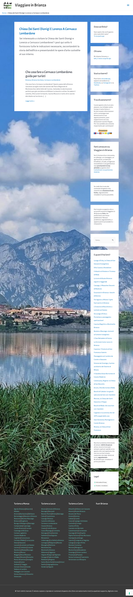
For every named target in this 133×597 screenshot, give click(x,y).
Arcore (16, 514)
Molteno (52, 545)
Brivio (54, 514)
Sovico (22, 562)
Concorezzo (25, 538)
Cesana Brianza (46, 526)
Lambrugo (79, 538)
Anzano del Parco (75, 514)
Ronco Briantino (20, 559)
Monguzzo (79, 547)
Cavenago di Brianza (21, 531)
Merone (71, 547)
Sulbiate (17, 564)
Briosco (16, 521)
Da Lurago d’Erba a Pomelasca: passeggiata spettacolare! (102, 317)
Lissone (30, 547)
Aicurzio (29, 509)
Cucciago (72, 533)
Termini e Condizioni (102, 485)
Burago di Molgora (20, 523)
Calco (43, 516)
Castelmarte (73, 531)
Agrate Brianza (19, 509)
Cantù (77, 518)
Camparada (18, 526)
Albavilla (72, 509)
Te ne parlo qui (99, 36)
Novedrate (82, 550)
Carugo (78, 523)
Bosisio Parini (46, 514)
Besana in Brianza (30, 516)
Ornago (16, 557)
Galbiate (44, 535)
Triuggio (24, 564)
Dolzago (44, 533)
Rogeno (52, 559)
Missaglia (44, 545)
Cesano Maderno (20, 535)
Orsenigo (72, 552)
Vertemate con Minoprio (77, 559)
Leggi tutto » (30, 101)
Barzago (44, 511)
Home (4, 13)
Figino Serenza (74, 535)
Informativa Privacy (101, 482)
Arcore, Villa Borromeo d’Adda (104, 388)
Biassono (17, 518)
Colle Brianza (51, 528)
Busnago (31, 523)
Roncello (30, 557)
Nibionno (44, 552)
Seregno (30, 559)
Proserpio (72, 555)
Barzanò (51, 511)
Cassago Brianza (47, 518)
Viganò (50, 567)
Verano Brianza (19, 574)
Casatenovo (50, 516)
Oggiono (52, 552)
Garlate (55, 533)
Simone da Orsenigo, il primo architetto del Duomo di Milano (104, 366)
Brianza (28, 80)
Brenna (76, 516)
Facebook (97, 83)
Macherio (17, 550)
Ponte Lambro (81, 552)
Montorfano (73, 550)
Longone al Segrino (82, 540)
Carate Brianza (19, 528)
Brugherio (24, 521)
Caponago (27, 526)
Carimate (72, 523)
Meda (23, 550)
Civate (43, 528)
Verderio (44, 567)
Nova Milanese (25, 555)
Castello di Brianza (48, 521)
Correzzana (30, 540)
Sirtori (62, 562)
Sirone (56, 562)
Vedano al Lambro (20, 569)
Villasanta (29, 574)
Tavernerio (85, 557)
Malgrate (52, 543)
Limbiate (23, 547)
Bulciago (60, 514)
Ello (49, 533)
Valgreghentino (52, 564)
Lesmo (16, 547)
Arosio (71, 516)
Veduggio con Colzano (22, 571)
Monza (23, 552)
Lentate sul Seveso (27, 545)
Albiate (16, 511)
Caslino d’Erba (74, 526)
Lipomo (71, 540)
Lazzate (17, 545)
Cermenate (83, 531)
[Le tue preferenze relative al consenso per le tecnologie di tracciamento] (129, 593)
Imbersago (45, 540)
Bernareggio (18, 516)
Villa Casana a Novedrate (102, 267)
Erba (77, 533)
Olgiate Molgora (47, 555)
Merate (59, 543)
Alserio (71, 511)
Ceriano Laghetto (20, 533)
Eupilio (83, 533)
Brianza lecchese (38, 80)
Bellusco (31, 514)
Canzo (71, 521)
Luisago (71, 543)
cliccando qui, (106, 79)
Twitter (96, 85)
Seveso (16, 562)
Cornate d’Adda (19, 540)
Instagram (107, 83)
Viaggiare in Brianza (30, 5)
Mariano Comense (75, 545)
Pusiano (80, 555)
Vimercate (17, 576)
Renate (23, 557)
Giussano (22, 543)
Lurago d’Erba (80, 543)
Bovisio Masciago (28, 518)
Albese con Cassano (83, 509)
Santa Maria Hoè (47, 562)
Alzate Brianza (80, 511)
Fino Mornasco (85, 535)
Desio (16, 543)
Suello (43, 564)
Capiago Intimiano (80, 521)
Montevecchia (46, 547)
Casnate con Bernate (76, 528)
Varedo (28, 567)
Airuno (43, 509)
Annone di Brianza (53, 509)
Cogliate (17, 538)
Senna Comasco (74, 557)
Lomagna (44, 543)
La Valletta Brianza (57, 540)
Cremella (56, 531)
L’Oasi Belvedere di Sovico (103, 338)
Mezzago (30, 550)
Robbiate (44, 559)
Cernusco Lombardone (52, 80)
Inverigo (72, 538)
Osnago (44, 557)
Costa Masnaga (46, 531)
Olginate (57, 555)
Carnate (28, 528)
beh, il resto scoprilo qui (102, 58)
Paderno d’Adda (53, 557)
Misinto (16, 552)
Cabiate (71, 518)
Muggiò (16, 555)
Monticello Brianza (48, 550)
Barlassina (23, 514)
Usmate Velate (19, 567)
